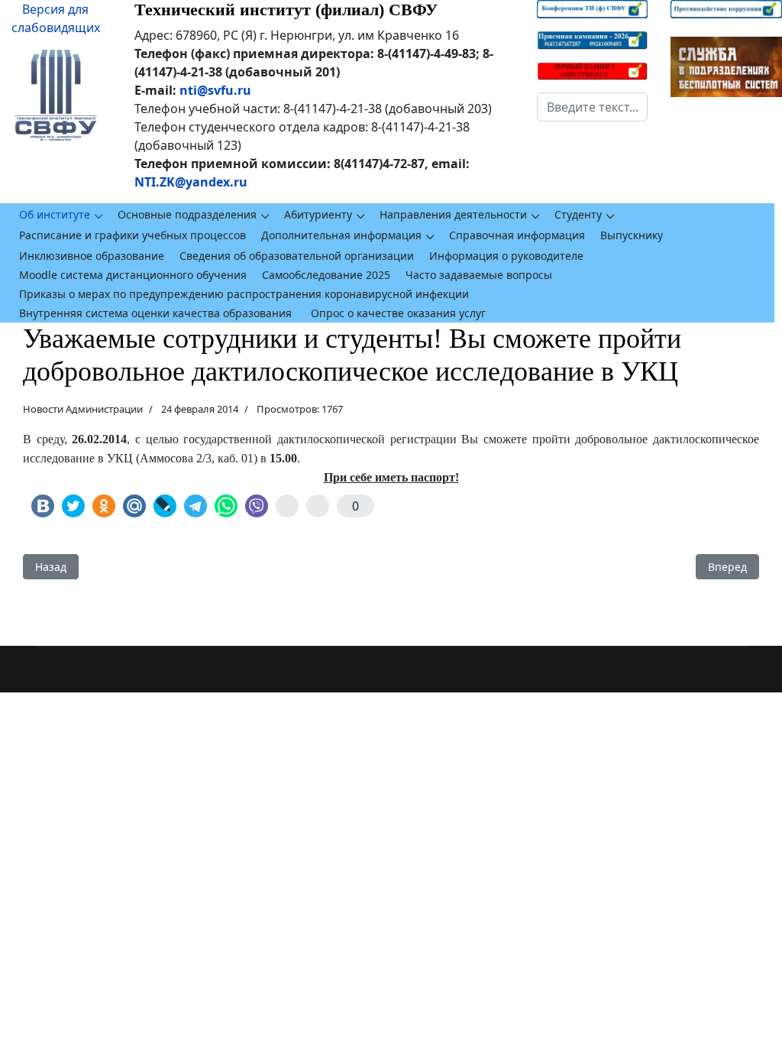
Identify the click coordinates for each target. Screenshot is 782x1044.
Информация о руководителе (506, 255)
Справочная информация (517, 235)
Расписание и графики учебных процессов (132, 235)
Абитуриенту (318, 214)
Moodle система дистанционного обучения (133, 274)
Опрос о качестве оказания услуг (398, 313)
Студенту (578, 214)
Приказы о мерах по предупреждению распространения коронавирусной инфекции (244, 294)
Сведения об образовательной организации (296, 255)
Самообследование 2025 (326, 274)
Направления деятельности (453, 214)
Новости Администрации (83, 409)
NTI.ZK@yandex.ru (190, 181)
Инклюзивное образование (91, 255)
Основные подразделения (187, 214)
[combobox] (592, 107)
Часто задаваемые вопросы (479, 274)
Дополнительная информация (341, 235)
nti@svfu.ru (215, 90)
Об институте (54, 214)
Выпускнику (631, 235)
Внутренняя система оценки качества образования (155, 313)
